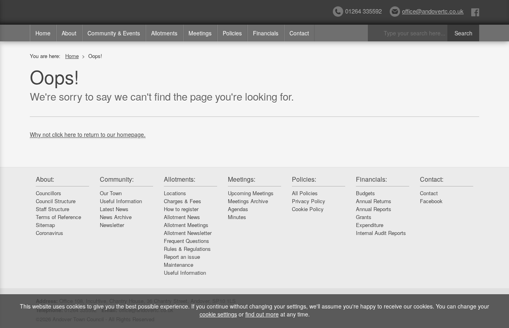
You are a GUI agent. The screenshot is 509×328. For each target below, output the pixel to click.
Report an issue (182, 256)
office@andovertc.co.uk (433, 11)
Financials (265, 33)
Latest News (114, 209)
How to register (181, 209)
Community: (117, 179)
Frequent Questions (186, 241)
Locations (175, 193)
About (69, 33)
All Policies (305, 193)
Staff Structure (52, 209)
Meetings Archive (248, 201)
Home (43, 33)
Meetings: (241, 179)
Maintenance (178, 264)
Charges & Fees (182, 201)
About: (45, 179)
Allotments (164, 33)
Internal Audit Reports (381, 233)
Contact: (431, 179)
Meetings (200, 33)
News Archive (116, 217)
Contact (299, 33)
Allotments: (179, 179)
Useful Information (121, 201)
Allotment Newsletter (188, 233)
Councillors (48, 193)
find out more (262, 314)
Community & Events (113, 33)
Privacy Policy (308, 201)
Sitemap (45, 225)
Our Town (111, 193)
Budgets (365, 193)
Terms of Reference (58, 217)
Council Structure (56, 201)
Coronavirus (49, 233)
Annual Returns (373, 201)
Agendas (238, 209)
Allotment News (182, 217)
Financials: (371, 179)
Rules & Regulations (187, 248)
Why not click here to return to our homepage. (88, 134)
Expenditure (369, 225)
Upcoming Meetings (251, 193)
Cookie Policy (308, 209)
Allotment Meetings (186, 225)
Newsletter (112, 225)
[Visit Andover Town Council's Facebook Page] (475, 11)
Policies (232, 33)
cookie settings (218, 314)
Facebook (431, 201)
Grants (363, 217)
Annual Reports (373, 209)
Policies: (304, 179)
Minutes (237, 217)
